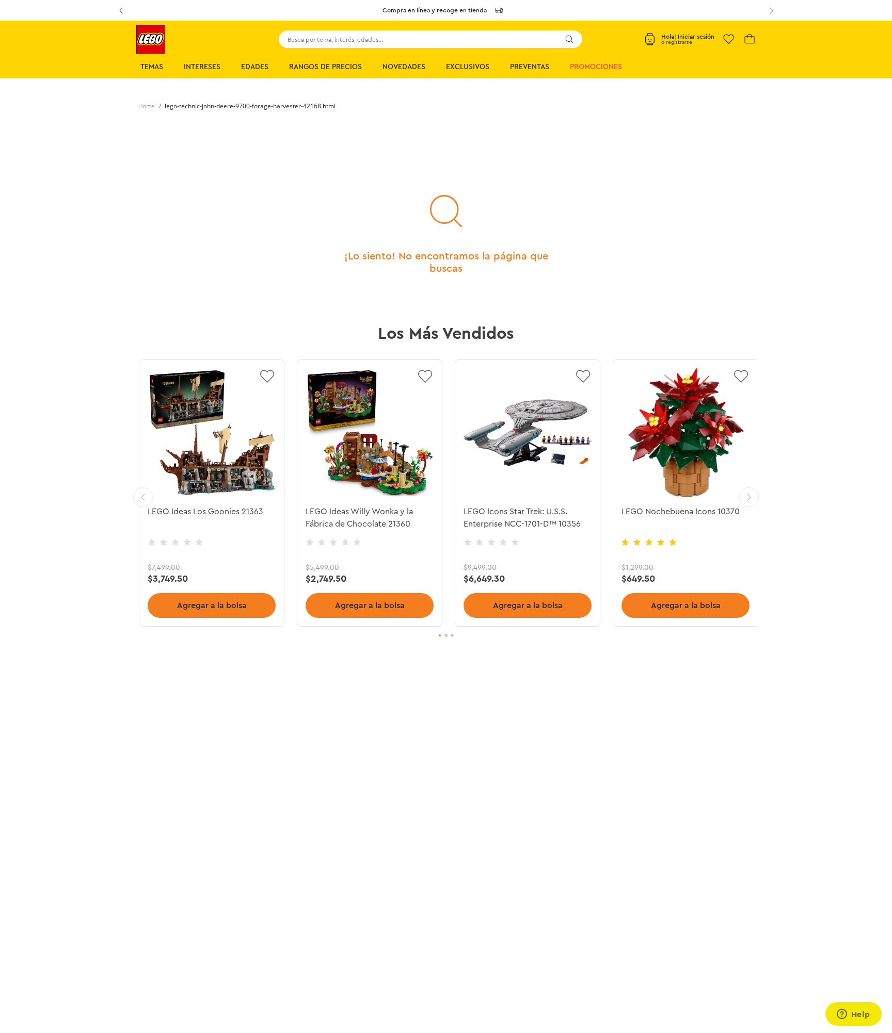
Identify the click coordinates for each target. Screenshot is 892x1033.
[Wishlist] (729, 39)
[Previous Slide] (121, 10)
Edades (254, 67)
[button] (439, 635)
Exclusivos (467, 67)
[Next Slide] (771, 10)
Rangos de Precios (325, 67)
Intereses (202, 67)
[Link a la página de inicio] (146, 106)
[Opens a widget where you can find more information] (853, 1015)
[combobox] (430, 39)
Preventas (529, 67)
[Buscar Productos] (569, 39)
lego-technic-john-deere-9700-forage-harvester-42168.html (250, 106)
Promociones (596, 67)
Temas (151, 67)
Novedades (404, 67)
